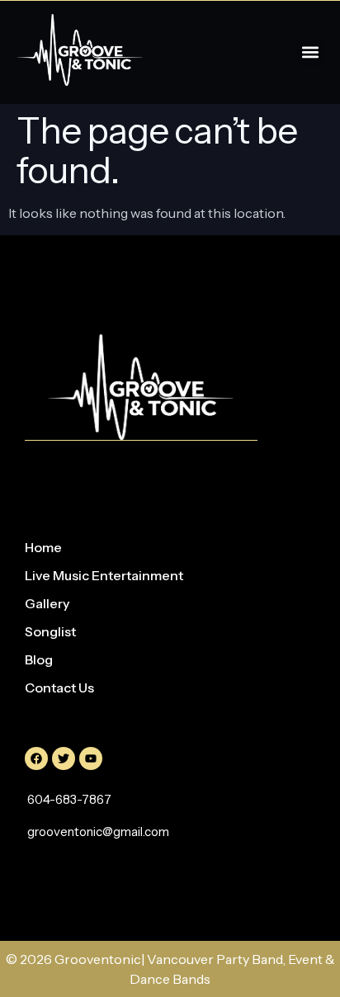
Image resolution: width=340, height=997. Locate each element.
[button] (309, 52)
